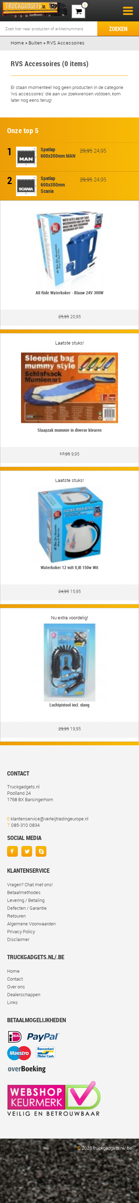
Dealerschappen (23, 994)
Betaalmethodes (24, 892)
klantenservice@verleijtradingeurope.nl (49, 818)
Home (13, 971)
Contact (15, 979)
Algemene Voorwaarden (31, 923)
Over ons (16, 986)
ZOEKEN (118, 29)
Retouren (16, 916)
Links (12, 1002)
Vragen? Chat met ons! (30, 884)
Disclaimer (18, 939)
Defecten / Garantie (27, 908)
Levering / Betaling (26, 900)
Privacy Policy (21, 931)
